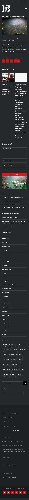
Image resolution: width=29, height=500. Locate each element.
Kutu (4, 277)
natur (18, 362)
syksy (4, 372)
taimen (11, 49)
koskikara (5, 354)
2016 (13, 46)
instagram (11, 47)
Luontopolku (6, 292)
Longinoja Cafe (7, 281)
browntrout (16, 46)
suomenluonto (15, 369)
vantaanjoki (4, 51)
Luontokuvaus (6, 359)
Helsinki (7, 47)
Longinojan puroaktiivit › (8, 421)
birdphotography (7, 347)
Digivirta (4, 46)
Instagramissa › (18, 38)
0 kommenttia (11, 51)
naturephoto (14, 364)
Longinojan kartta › (7, 417)
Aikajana (5, 242)
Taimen (5, 311)
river (8, 49)
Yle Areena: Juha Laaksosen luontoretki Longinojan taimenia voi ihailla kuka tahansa (14, 450)
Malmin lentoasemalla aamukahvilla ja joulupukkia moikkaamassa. (7, 87)
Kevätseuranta (7, 269)
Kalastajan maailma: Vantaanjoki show (12, 201)
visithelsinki (5, 377)
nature (22, 362)
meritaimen (4, 49)
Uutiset (5, 330)
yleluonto (17, 377)
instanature (21, 352)
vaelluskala (23, 49)
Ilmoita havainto (14, 217)
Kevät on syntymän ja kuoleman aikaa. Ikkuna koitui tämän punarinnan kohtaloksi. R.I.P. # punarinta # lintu (14, 224)
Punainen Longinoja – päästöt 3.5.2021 (13, 197)
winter (11, 377)
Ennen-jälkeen (6, 254)
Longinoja (8, 44)
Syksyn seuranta (7, 307)
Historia (5, 265)
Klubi (4, 273)
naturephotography (7, 367)
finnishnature (22, 349)
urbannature (18, 49)
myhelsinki (12, 362)
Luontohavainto (7, 288)
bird (15, 344)
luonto (13, 357)
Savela (8, 369)
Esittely (5, 258)
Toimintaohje (6, 327)
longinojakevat (19, 354)
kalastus (15, 47)
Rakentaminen (6, 304)
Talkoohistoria (6, 315)
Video (4, 334)
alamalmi (5, 344)
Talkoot (5, 319)
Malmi (20, 359)
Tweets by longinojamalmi (9, 477)
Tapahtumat (6, 323)
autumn (11, 344)
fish (4, 352)
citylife (20, 46)
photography (17, 367)
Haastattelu (6, 261)
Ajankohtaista (6, 246)
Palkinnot (5, 296)
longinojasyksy (6, 357)
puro (23, 367)
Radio (4, 300)
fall (23, 46)
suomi (22, 369)
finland (3, 47)
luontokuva (19, 357)
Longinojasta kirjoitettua (9, 284)
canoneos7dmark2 (7, 349)
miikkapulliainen (10, 40)
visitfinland (19, 374)
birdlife (19, 344)
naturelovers (6, 364)
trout (14, 49)
